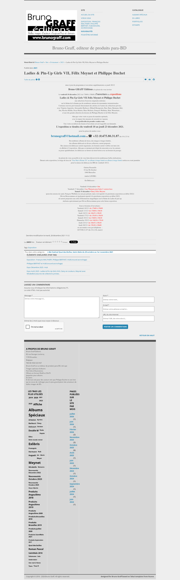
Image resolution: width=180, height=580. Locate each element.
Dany (39, 423)
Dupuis (42, 433)
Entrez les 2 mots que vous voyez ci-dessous (41, 321)
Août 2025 (72, 454)
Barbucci (32, 423)
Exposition (32, 247)
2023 (41, 400)
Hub (39, 451)
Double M (34, 430)
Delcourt (32, 427)
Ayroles (39, 420)
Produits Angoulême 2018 (35, 494)
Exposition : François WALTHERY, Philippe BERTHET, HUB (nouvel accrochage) (90, 24)
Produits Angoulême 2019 (34, 504)
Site (47, 62)
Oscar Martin (33, 488)
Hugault (32, 455)
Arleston (32, 420)
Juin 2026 (72, 423)
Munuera (41, 467)
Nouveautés (87, 31)
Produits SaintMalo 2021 (36, 535)
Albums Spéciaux (139, 15)
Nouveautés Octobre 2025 (34, 484)
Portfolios (137, 21)
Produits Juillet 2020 (35, 530)
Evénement (54, 62)
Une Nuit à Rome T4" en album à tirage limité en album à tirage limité (97, 160)
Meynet (35, 463)
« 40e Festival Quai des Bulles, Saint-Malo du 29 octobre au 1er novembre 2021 (80, 252)
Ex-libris (136, 18)
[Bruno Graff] (51, 25)
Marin (42, 455)
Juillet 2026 (72, 415)
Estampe (136, 25)
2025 (30, 404)
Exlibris (34, 444)
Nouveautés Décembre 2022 (35, 471)
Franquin (33, 448)
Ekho (30, 437)
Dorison (40, 427)
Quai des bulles (35, 545)
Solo (38, 556)
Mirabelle (33, 467)
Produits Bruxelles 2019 (35, 523)
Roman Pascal (36, 549)
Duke (42, 430)
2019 (31, 397)
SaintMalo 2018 (35, 553)
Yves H (36, 566)
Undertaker (33, 560)
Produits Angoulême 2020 (36, 512)
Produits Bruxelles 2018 (36, 517)
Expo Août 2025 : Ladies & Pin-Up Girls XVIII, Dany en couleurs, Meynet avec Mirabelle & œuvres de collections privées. (56, 272)
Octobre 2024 (73, 477)
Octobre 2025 (73, 446)
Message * (28, 295)
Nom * (105, 295)
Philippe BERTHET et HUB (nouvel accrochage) (45, 263)
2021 (62, 62)
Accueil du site (87, 15)
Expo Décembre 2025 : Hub (37, 267)
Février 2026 (73, 430)
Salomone (32, 556)
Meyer (39, 458)
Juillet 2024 (72, 492)
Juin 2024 (72, 500)
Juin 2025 (72, 461)
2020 (36, 397)
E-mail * (106, 305)
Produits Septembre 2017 (36, 541)
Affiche (37, 404)
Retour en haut (147, 335)
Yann (31, 566)
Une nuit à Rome (35, 563)
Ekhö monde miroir (36, 440)
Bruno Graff (39, 62)
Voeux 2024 (86, 18)
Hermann (33, 451)
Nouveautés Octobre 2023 (35, 477)
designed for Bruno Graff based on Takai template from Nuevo (127, 576)
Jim (38, 455)
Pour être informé (89, 35)
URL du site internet (110, 314)
